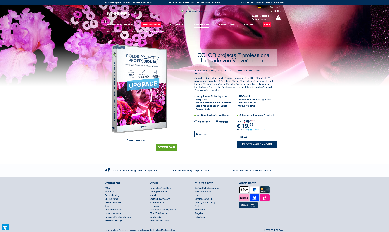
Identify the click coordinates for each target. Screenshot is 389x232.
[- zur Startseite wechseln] (194, 13)
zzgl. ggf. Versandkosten (256, 129)
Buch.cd (198, 205)
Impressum (199, 209)
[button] (5, 227)
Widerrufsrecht (157, 202)
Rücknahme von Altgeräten (163, 209)
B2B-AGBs (110, 191)
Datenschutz (156, 205)
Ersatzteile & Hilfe (202, 191)
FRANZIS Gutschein (159, 213)
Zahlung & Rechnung (204, 202)
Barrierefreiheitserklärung (206, 187)
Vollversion (204, 121)
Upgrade (223, 121)
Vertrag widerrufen (158, 191)
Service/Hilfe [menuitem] (276, 6)
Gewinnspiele (156, 216)
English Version (112, 198)
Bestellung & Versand (160, 198)
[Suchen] (145, 13)
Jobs (107, 205)
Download (166, 147)
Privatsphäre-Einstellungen (118, 216)
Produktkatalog (112, 195)
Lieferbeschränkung (204, 198)
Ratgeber (198, 213)
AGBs (107, 187)
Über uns (198, 195)
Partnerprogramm (113, 209)
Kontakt (153, 195)
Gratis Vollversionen (159, 220)
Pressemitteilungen (114, 220)
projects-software (113, 213)
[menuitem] (119, 24)
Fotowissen (199, 216)
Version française (113, 202)
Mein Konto (277, 10)
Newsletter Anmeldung (160, 187)
